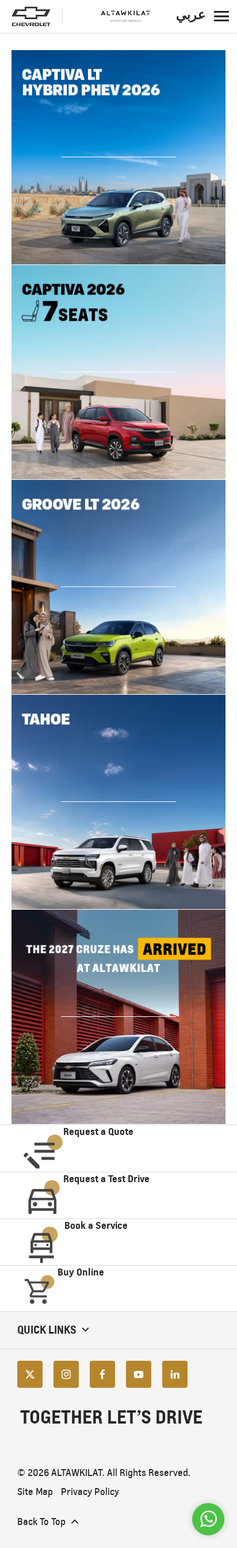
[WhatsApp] (208, 1519)
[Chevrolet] (31, 16)
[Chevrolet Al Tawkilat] (113, 16)
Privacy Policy (90, 1492)
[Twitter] (30, 1374)
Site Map (35, 1492)
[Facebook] (102, 1374)
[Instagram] (66, 1374)
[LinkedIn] (175, 1374)
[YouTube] (138, 1374)
